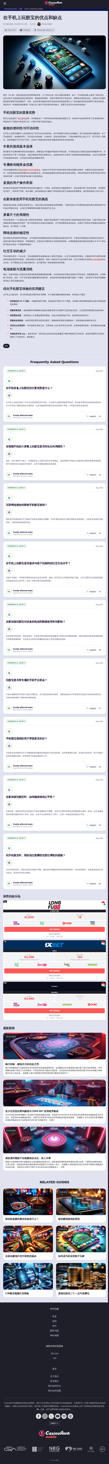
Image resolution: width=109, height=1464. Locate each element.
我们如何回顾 (54, 1390)
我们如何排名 (54, 1385)
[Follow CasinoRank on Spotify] (64, 1416)
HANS (53, 1423)
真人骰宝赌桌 (96, 259)
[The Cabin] (91, 1449)
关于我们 (54, 1376)
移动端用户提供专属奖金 (30, 170)
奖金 (54, 1316)
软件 (54, 1325)
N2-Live (54, 1353)
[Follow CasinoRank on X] (51, 1416)
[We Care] (73, 1449)
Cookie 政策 (55, 1460)
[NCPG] (54, 1449)
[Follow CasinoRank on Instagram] (45, 1416)
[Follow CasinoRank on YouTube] (57, 1416)
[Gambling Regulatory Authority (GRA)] (15, 1449)
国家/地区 (54, 1330)
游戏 (54, 1321)
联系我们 (54, 1381)
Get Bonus (54, 929)
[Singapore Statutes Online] (38, 1449)
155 (54, 1358)
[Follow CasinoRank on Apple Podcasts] (70, 1416)
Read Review (54, 933)
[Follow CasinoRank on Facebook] (38, 1416)
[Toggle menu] (4, 3)
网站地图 (54, 1335)
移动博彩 (22, 118)
